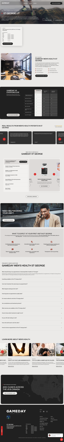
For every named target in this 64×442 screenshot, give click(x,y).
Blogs (35, 3)
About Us (52, 418)
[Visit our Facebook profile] (43, 411)
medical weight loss (31, 17)
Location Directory (54, 419)
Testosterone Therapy (44, 418)
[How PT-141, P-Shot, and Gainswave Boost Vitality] (19, 350)
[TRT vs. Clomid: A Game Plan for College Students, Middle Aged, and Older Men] (43, 350)
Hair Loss (41, 426)
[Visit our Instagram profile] (40, 411)
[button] (25, 3)
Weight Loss (42, 421)
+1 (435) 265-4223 (58, 20)
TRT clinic (18, 16)
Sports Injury (42, 428)
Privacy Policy (40, 437)
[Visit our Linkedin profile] (47, 411)
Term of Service (35, 437)
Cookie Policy (44, 437)
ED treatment (25, 17)
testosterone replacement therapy (15, 17)
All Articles (10, 358)
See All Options (23, 161)
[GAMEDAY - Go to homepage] (16, 412)
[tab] (16, 161)
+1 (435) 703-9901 (48, 20)
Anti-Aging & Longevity (44, 423)
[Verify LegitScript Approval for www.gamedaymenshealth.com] (16, 417)
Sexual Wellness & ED (43, 424)
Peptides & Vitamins (43, 419)
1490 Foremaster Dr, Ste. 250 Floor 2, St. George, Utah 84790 (14, 426)
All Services (42, 429)
